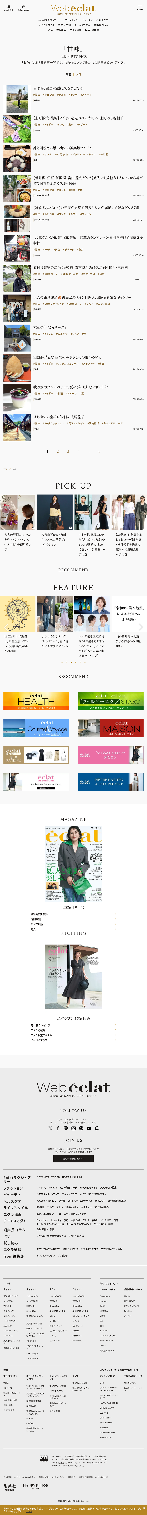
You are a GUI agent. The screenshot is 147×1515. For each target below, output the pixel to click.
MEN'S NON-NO (107, 1340)
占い (50, 30)
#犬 (80, 189)
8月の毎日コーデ (68, 1187)
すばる (6, 1383)
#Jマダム (48, 124)
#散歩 (80, 249)
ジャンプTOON (9, 1321)
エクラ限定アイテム (41, 1035)
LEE (101, 1321)
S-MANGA (8, 1336)
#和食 (72, 189)
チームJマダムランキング (79, 1224)
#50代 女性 (61, 154)
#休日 (100, 363)
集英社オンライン (107, 1350)
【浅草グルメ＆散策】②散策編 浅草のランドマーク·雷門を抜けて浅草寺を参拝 (88, 240)
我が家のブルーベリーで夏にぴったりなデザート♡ (70, 386)
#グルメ (61, 94)
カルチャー (86, 1207)
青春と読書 (7, 1405)
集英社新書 (31, 1406)
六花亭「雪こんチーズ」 (49, 327)
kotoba (29, 1418)
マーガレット (54, 1321)
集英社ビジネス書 (33, 1401)
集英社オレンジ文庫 (58, 1386)
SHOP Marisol (106, 1418)
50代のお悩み (101, 1207)
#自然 (101, 274)
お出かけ (75, 1220)
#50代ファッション (53, 304)
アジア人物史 (8, 1410)
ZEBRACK (7, 1326)
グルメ (86, 1220)
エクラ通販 (76, 30)
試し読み (61, 30)
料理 (116, 1220)
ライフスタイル (46, 25)
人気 (78, 74)
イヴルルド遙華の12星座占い (51, 1236)
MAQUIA (104, 1311)
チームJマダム (82, 25)
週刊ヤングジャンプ (34, 1328)
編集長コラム (101, 25)
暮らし (95, 1220)
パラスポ (127, 1316)
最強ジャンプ (8, 1311)
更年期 (62, 1200)
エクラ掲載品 (38, 1030)
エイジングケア (69, 1194)
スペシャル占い (76, 1236)
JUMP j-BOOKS (56, 1391)
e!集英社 (30, 1423)
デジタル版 (37, 924)
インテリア (105, 1220)
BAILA (102, 1306)
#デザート (81, 124)
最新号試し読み (39, 914)
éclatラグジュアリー (49, 20)
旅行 (66, 1220)
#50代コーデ (50, 274)
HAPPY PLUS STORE (109, 1403)
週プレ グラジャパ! (131, 1306)
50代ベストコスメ (97, 1194)
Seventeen (105, 1296)
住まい (59, 1207)
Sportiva (127, 1311)
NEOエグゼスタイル (72, 1177)
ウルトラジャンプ (32, 1358)
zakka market (106, 1437)
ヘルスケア (102, 20)
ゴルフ (50, 1207)
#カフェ (61, 189)
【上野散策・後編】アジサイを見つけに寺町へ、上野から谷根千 (78, 117)
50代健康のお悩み (117, 1200)
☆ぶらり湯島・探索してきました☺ (58, 88)
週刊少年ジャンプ (10, 1296)
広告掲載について (10, 1477)
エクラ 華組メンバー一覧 (48, 1213)
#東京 (70, 124)
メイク (83, 1194)
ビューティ (87, 20)
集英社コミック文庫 (11, 1348)
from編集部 (92, 30)
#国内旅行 (93, 423)
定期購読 (36, 919)
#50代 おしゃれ (70, 274)
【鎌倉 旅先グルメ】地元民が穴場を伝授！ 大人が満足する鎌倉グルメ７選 (86, 207)
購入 (33, 929)
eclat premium (106, 1422)
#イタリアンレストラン (83, 154)
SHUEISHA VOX (107, 1408)
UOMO (103, 1345)
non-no (103, 1301)
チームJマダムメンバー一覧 (50, 1224)
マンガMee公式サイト (58, 1331)
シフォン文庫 (55, 1411)
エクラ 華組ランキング (75, 1213)
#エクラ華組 (88, 274)
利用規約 (71, 1477)
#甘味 (36, 94)
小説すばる (7, 1388)
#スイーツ (86, 94)
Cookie (75, 1331)
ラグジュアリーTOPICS (48, 1177)
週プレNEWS (129, 1301)
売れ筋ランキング (40, 1025)
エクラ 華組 (64, 25)
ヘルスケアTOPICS (46, 1200)
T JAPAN (104, 1331)
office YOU (77, 1340)
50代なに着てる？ (88, 1187)
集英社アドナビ (130, 1383)
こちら (81, 1465)
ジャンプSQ (8, 1301)
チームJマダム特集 (103, 1224)
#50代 (60, 124)
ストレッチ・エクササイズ (80, 1200)
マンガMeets (55, 1340)
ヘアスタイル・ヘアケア (47, 1194)
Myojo (127, 1296)
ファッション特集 (108, 1187)
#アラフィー (88, 363)
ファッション (71, 20)
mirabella (104, 1427)
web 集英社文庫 (10, 1400)
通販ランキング (70, 1249)
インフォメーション (45, 1255)
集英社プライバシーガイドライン (51, 1477)
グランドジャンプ (32, 1353)
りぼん (52, 1316)
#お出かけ (48, 94)
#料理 (59, 393)
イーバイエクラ (39, 1040)
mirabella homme (107, 1432)
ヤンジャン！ (31, 1341)
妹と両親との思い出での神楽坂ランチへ (63, 147)
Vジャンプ (7, 1306)
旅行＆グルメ (71, 1207)
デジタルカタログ (89, 1249)
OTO (102, 1383)
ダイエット (100, 1200)
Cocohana (77, 1336)
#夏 (82, 393)
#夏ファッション (76, 423)
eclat (102, 1326)
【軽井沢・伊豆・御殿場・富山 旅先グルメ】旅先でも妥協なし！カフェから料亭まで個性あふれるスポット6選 (88, 180)
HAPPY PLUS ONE (108, 1336)
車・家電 (40, 1207)
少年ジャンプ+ (9, 1316)
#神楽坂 (103, 154)
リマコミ (53, 1336)
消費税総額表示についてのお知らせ (93, 1477)
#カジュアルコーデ (112, 423)
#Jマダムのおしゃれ (67, 363)
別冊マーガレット (56, 1326)
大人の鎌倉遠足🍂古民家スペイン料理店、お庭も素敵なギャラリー (82, 297)
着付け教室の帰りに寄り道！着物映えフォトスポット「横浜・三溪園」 (81, 267)
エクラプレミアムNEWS (48, 1249)
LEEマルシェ (105, 1413)
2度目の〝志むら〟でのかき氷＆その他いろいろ (67, 356)
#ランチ (73, 94)
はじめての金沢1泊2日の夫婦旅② (58, 416)
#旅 (84, 333)
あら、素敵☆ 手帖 (45, 1229)
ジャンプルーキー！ (10, 1331)
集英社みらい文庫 (79, 1383)
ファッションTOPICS (46, 1187)
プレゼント (62, 1255)
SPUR (102, 1316)
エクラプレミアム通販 (111, 1249)
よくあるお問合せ (28, 1477)
